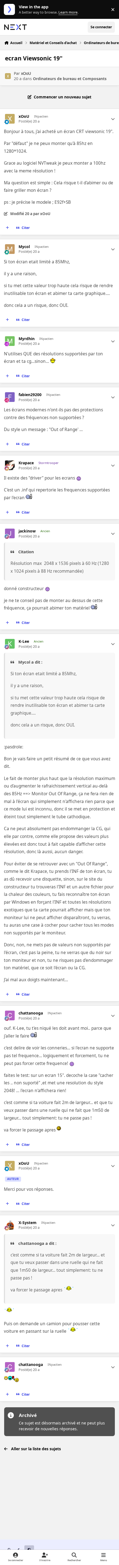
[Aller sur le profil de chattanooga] (10, 1015)
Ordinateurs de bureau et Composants (70, 78)
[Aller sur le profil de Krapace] (10, 465)
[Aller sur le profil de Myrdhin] (10, 341)
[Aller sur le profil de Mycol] (10, 249)
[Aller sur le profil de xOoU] (8, 76)
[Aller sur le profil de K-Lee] (10, 644)
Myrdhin (27, 338)
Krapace (26, 462)
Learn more (10, 9)
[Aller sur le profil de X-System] (10, 1225)
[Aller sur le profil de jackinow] (10, 533)
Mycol (24, 246)
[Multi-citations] (7, 227)
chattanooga (31, 1013)
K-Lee (24, 641)
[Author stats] (112, 119)
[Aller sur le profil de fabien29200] (10, 397)
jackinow (27, 531)
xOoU (26, 73)
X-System (28, 1222)
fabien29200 (30, 394)
